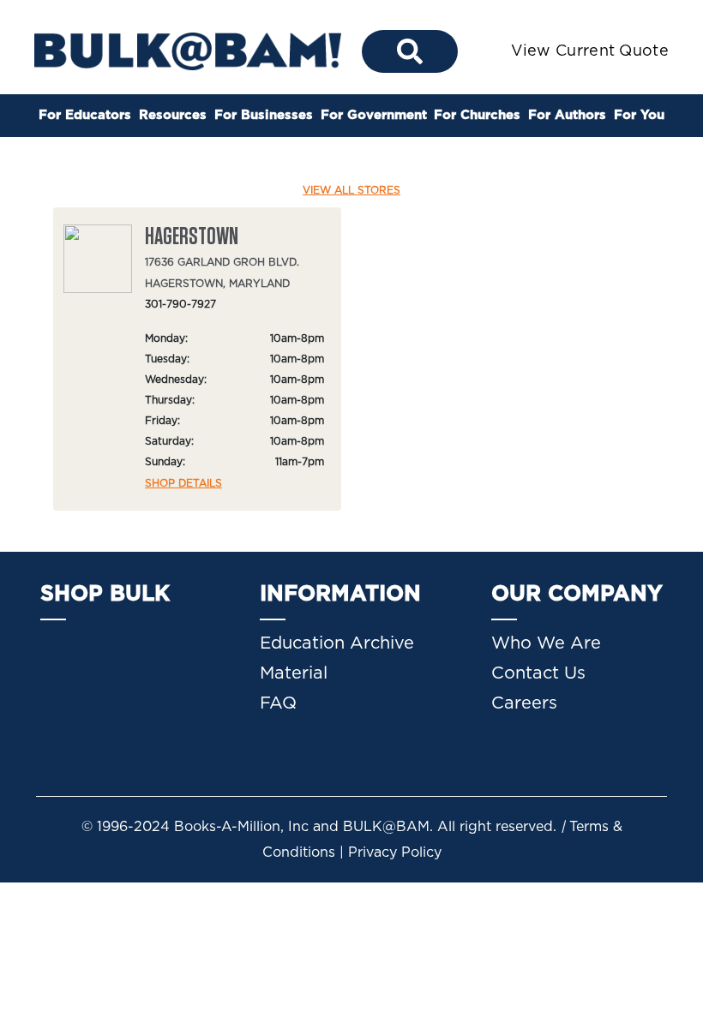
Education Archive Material (337, 658)
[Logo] (187, 50)
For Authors (567, 115)
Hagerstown (191, 237)
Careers (524, 703)
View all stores (351, 190)
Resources (173, 115)
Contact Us (538, 673)
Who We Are (546, 643)
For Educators (85, 115)
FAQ (278, 703)
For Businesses (263, 115)
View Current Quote (590, 51)
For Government (374, 115)
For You (639, 115)
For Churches (477, 115)
